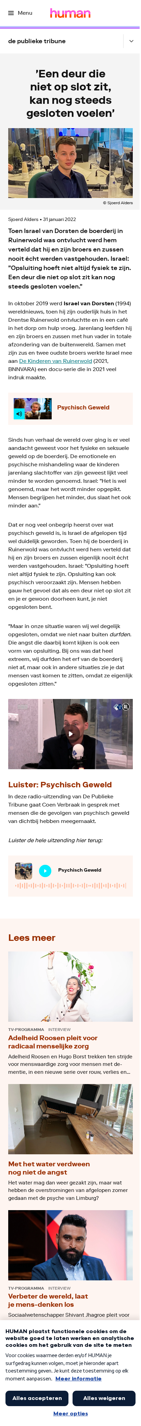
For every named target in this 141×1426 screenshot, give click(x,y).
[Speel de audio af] (45, 871)
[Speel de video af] (70, 733)
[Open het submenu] (131, 41)
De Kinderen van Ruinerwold (55, 361)
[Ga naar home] (70, 13)
